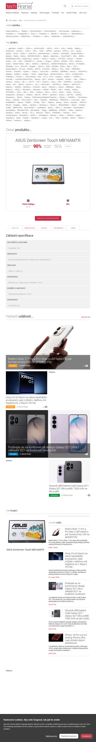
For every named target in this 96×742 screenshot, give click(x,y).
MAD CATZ (76, 84)
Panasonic (11, 97)
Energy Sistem (12, 69)
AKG (63, 48)
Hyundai (10, 79)
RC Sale (37, 102)
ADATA (50, 48)
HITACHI (20, 77)
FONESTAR (76, 69)
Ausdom (56, 53)
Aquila (79, 51)
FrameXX (18, 71)
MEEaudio (70, 87)
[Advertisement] (69, 390)
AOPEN (49, 51)
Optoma (54, 95)
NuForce (77, 92)
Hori (40, 77)
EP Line (22, 69)
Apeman (57, 51)
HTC (51, 77)
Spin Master (36, 110)
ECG (48, 66)
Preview (13, 366)
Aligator (78, 48)
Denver (72, 64)
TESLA (48, 113)
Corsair (40, 61)
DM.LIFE (24, 66)
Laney (9, 84)
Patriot (20, 97)
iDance (38, 79)
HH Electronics (78, 74)
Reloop (59, 102)
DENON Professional (59, 64)
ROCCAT (83, 102)
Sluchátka (11, 34)
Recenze (24, 13)
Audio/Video (71, 13)
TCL (32, 113)
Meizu (79, 87)
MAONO (18, 87)
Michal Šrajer (25, 366)
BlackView (55, 56)
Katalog (34, 13)
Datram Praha (19, 64)
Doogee (33, 66)
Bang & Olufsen (77, 53)
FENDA (55, 69)
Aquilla (9, 53)
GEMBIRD (64, 71)
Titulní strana (13, 20)
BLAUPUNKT (66, 56)
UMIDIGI (70, 115)
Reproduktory (78, 34)
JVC (38, 82)
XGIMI (73, 118)
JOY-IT (32, 82)
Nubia (69, 92)
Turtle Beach (43, 115)
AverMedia (65, 53)
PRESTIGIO (65, 100)
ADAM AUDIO (40, 48)
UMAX (62, 115)
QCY (84, 100)
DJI (17, 66)
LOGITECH (57, 84)
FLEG (68, 69)
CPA (72, 61)
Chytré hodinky (36, 31)
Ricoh (66, 102)
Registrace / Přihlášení (81, 6)
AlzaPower (10, 51)
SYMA (18, 113)
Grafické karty (69, 36)
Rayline (21, 102)
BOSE (82, 56)
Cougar (48, 61)
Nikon (48, 92)
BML (75, 56)
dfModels (10, 66)
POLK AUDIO (27, 100)
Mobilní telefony (12, 13)
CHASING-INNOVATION (24, 79)
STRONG (63, 110)
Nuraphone (10, 95)
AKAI (57, 48)
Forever (9, 71)
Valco (19, 118)
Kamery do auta (13, 36)
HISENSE (10, 77)
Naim (19, 92)
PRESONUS (54, 100)
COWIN (56, 61)
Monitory (65, 34)
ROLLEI (9, 105)
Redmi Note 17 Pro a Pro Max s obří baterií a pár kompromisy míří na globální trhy (40, 360)
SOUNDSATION (23, 110)
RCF (44, 102)
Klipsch (46, 82)
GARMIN (55, 71)
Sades (25, 105)
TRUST (33, 115)
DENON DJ (45, 64)
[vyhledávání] (65, 6)
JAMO (17, 82)
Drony (34, 34)
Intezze (69, 79)
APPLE (66, 51)
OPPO (45, 95)
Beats (16, 56)
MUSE (75, 89)
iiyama (51, 79)
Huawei (59, 77)
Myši (47, 36)
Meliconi (10, 89)
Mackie (66, 84)
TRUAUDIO (24, 115)
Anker (28, 51)
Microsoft (27, 89)
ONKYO (38, 95)
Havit (68, 74)
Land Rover (79, 82)
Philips (63, 97)
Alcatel (70, 48)
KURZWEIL (68, 82)
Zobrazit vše (85, 317)
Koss (54, 82)
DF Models (80, 64)
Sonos (51, 108)
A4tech (21, 48)
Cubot (9, 64)
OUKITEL (70, 95)
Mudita (68, 89)
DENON (36, 64)
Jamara (9, 82)
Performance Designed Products (45, 97)
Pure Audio (76, 100)
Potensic (44, 100)
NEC (26, 92)
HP (45, 77)
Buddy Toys (27, 59)
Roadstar (74, 102)
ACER (29, 48)
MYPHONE (11, 92)
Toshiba (67, 113)
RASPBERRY (11, 102)
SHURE (82, 105)
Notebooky (76, 31)
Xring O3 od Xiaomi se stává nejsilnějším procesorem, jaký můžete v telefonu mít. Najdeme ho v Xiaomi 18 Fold (26, 400)
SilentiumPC (18, 108)
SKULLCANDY (30, 108)
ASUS (20, 20)
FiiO (62, 69)
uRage (79, 115)
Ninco (55, 92)
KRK (60, 82)
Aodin (42, 51)
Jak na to (83, 13)
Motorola (37, 89)
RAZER (29, 102)
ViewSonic (36, 118)
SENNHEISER (64, 105)
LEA (15, 84)
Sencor (53, 105)
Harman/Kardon (57, 74)
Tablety (25, 31)
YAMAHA (18, 120)
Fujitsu (35, 71)
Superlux (79, 110)
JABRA (82, 79)
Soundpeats (11, 110)
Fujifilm (27, 71)
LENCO (21, 84)
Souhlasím (86, 736)
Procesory (38, 36)
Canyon (71, 59)
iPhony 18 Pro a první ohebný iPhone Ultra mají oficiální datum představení (76, 638)
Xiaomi (82, 118)
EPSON (30, 69)
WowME (65, 118)
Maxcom (53, 87)
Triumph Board (12, 115)
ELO (75, 66)
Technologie (44, 13)
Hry (62, 13)
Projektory (44, 34)
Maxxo (61, 87)
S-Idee (9, 108)
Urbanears (10, 118)
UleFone (54, 115)
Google (26, 74)
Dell (28, 64)
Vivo (51, 118)
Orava (62, 95)
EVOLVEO (46, 69)
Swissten (10, 113)
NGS (32, 92)
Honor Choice (30, 77)
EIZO (63, 66)
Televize (55, 34)
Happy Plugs (43, 74)
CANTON (62, 59)
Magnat (10, 87)
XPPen (9, 120)
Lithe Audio (46, 84)
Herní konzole (64, 31)
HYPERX (77, 77)
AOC (35, 51)
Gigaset (9, 74)
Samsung (44, 105)
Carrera (79, 59)
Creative (79, 61)
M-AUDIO (37, 87)
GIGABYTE (83, 71)
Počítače (55, 13)
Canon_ (53, 59)
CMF (20, 61)
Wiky (57, 118)
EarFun (41, 66)
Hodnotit (68, 146)
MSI (60, 89)
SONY (58, 108)
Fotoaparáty (24, 34)
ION (76, 79)
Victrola (26, 118)
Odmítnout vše (51, 736)
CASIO (9, 61)
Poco (9, 100)
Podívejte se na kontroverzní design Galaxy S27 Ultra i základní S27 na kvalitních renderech (43, 448)
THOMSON (57, 113)
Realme (51, 102)
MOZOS (46, 89)
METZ (18, 89)
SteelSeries (53, 110)
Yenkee (27, 120)
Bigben (46, 56)
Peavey (27, 97)
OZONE (79, 95)
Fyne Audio (45, 71)
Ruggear (17, 105)
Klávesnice (56, 36)
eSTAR (38, 69)
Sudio (71, 110)
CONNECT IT (30, 61)
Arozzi (16, 53)
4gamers (12, 48)
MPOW (54, 89)
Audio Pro (32, 53)
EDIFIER (55, 66)
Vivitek (45, 118)
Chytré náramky (51, 31)
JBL (25, 82)
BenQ (24, 56)
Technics (40, 113)
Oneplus (29, 95)
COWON (64, 61)
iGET (44, 79)
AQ (73, 51)
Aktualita (13, 454)
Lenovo (30, 84)
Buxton (37, 59)
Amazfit (20, 51)
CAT (15, 61)
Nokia (62, 92)
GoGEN (18, 74)
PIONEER (72, 97)
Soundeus (68, 108)
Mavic (45, 87)
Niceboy (40, 92)
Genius (73, 71)
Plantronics (83, 97)
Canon (45, 59)
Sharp (75, 105)
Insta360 (60, 79)
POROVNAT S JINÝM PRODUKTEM (48, 218)
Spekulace (54, 495)
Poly (36, 100)
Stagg (45, 110)
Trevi (74, 113)
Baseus (9, 56)
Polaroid (16, 100)
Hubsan (68, 77)
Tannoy (25, 113)
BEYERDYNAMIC (35, 56)
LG (37, 84)
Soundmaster (79, 108)
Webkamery (26, 36)
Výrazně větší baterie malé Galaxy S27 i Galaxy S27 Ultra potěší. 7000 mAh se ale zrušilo (69, 488)
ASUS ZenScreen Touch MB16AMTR (35, 20)
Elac (69, 66)
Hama (34, 74)
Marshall (27, 87)
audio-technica (44, 53)
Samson (34, 105)
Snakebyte (41, 108)
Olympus (21, 95)
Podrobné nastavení (69, 736)
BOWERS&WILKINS (13, 59)
